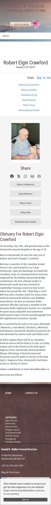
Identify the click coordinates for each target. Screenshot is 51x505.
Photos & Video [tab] (29, 89)
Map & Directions (10, 472)
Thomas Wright (13, 441)
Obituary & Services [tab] (29, 84)
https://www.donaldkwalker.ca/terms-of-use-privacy (24, 492)
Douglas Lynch (12, 429)
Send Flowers (29, 100)
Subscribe (25, 212)
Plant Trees (29, 105)
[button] (39, 77)
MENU (5, 36)
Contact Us (32, 393)
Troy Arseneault (13, 432)
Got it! (26, 500)
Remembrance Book (29, 110)
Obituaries (11, 417)
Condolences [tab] (29, 94)
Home (8, 393)
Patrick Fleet (11, 426)
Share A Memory (25, 184)
